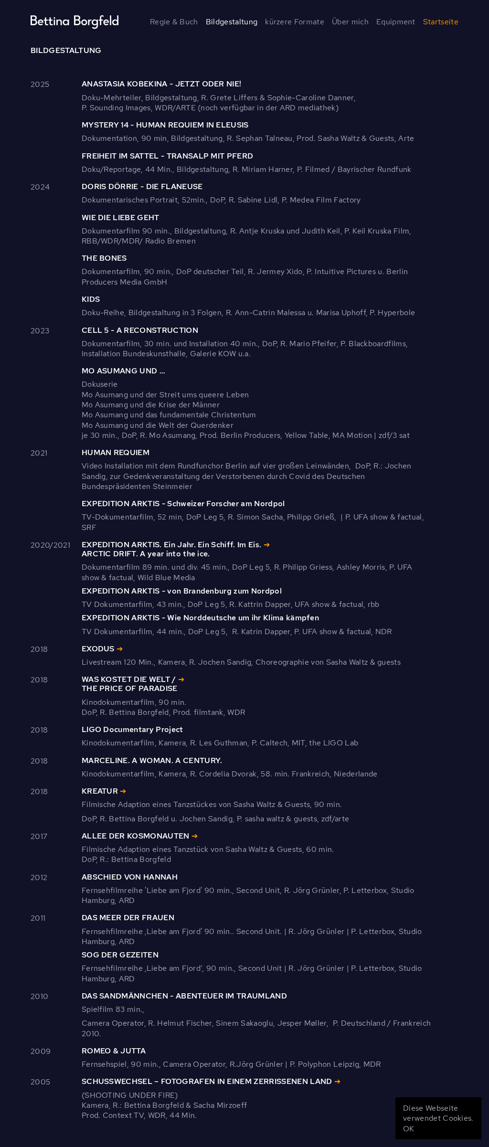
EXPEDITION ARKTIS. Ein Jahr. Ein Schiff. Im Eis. (171, 545)
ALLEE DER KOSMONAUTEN (136, 836)
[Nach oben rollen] (469, 1127)
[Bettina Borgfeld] (70, 22)
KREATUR (100, 791)
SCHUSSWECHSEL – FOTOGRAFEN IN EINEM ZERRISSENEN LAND (207, 1081)
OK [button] (409, 1129)
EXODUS (98, 649)
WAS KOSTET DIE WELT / (129, 679)
